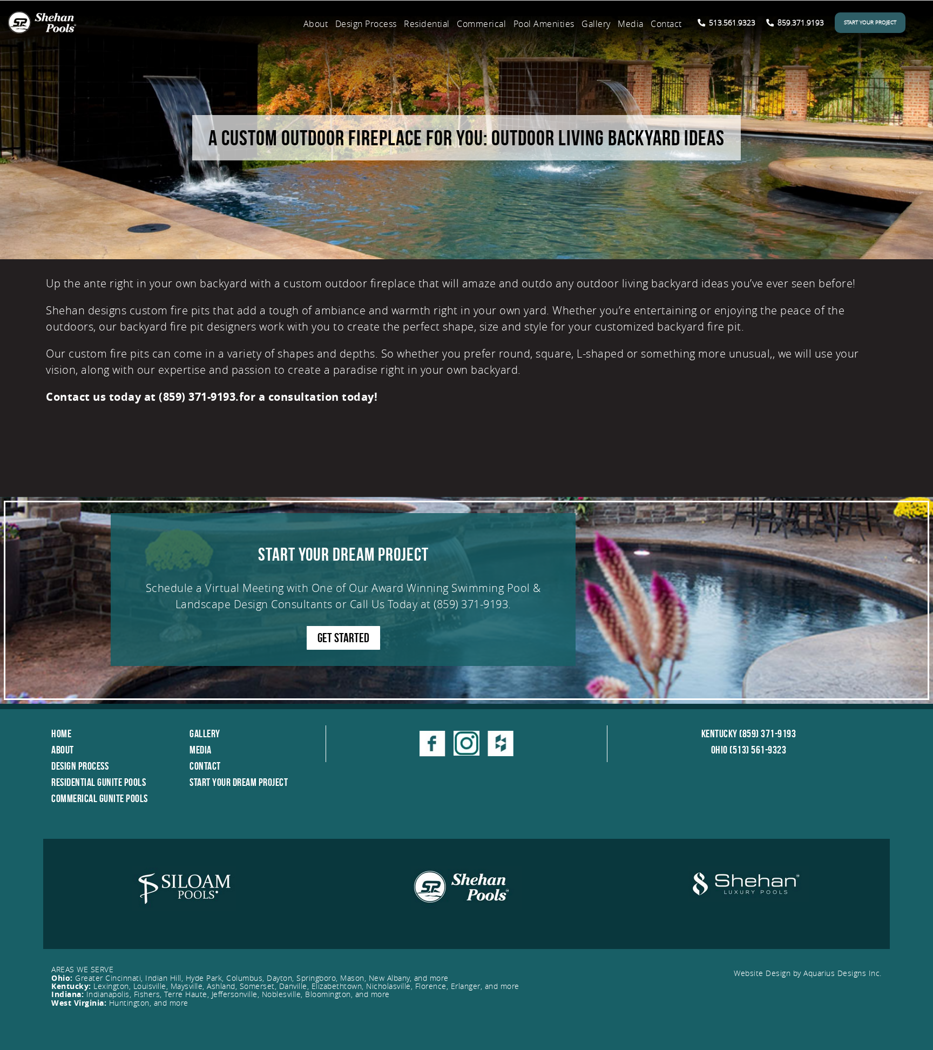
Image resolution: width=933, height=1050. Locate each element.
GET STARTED (343, 638)
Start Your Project (870, 22)
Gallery (596, 24)
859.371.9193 (799, 22)
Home (61, 733)
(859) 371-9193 (471, 604)
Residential (427, 24)
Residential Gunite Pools (98, 782)
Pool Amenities (543, 24)
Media (631, 24)
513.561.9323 (731, 22)
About (315, 24)
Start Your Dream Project (239, 782)
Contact (666, 24)
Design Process (366, 24)
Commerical (481, 24)
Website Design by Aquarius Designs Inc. (808, 973)
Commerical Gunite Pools (99, 798)
